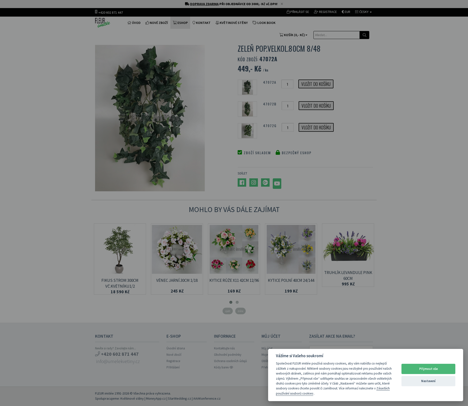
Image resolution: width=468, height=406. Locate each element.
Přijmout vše (428, 369)
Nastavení (428, 381)
